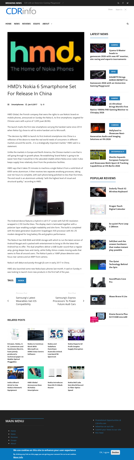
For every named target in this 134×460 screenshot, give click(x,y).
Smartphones (17, 104)
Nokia (21, 280)
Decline (115, 452)
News (17, 23)
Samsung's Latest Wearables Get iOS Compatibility (26, 301)
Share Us (119, 10)
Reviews (26, 23)
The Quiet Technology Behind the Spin (118, 264)
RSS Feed (99, 432)
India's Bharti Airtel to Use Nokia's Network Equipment (14, 386)
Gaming (114, 45)
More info (18, 457)
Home (110, 9)
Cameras (115, 125)
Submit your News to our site (108, 429)
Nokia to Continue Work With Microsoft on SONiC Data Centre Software (36, 349)
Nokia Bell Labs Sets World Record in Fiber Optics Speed (75, 386)
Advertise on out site (104, 426)
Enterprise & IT (117, 152)
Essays (36, 23)
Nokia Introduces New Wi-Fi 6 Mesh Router (55, 385)
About (46, 23)
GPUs (113, 71)
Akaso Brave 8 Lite (118, 296)
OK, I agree (104, 452)
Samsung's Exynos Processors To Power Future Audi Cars (64, 301)
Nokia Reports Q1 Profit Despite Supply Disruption (75, 346)
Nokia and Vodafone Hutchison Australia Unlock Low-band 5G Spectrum (55, 350)
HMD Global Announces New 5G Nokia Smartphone (35, 386)
